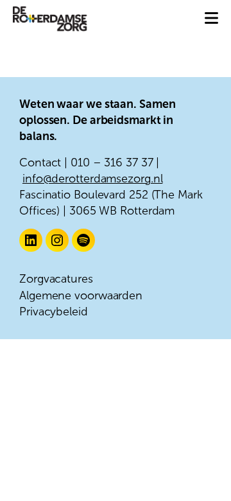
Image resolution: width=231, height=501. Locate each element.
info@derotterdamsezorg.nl (92, 178)
